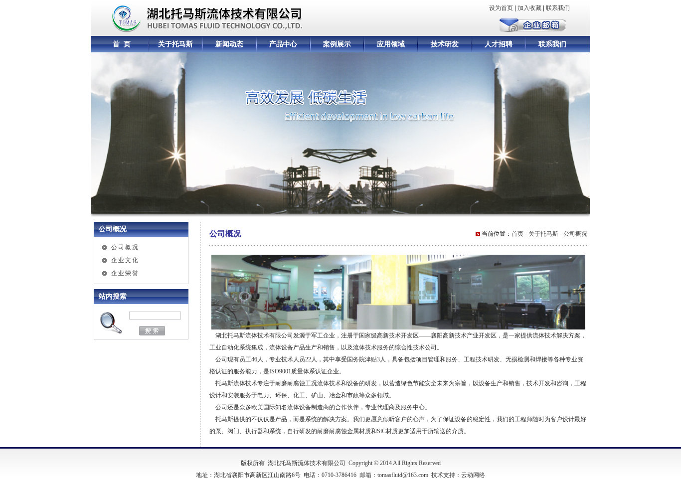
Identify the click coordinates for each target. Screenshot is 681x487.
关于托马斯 (175, 44)
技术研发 (445, 44)
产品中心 (283, 44)
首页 (517, 233)
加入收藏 (529, 7)
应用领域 (391, 44)
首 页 (122, 44)
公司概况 (125, 247)
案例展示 (337, 44)
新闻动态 (229, 44)
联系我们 (558, 7)
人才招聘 (498, 44)
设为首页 (501, 7)
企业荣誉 (125, 273)
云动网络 (473, 475)
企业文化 (125, 260)
